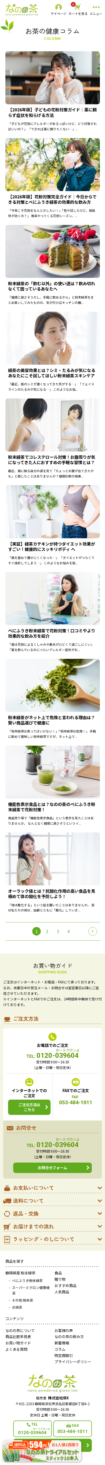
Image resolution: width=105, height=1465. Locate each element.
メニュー (96, 13)
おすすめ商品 (65, 1285)
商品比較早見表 (18, 1336)
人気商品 (61, 1291)
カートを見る (78, 9)
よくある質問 (16, 1349)
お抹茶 (17, 1307)
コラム (59, 1349)
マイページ (58, 13)
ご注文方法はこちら (29, 1107)
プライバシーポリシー (72, 1361)
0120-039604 (52, 1056)
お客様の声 (63, 1330)
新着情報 (61, 1342)
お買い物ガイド (18, 1342)
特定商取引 (63, 1355)
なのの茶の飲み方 (69, 1336)
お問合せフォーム (52, 1167)
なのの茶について (20, 1330)
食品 (58, 1272)
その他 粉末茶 (22, 1300)
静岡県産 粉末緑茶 (20, 1272)
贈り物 (59, 1279)
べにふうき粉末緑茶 (27, 1280)
